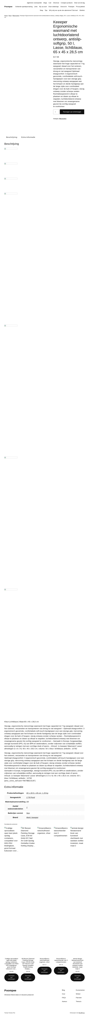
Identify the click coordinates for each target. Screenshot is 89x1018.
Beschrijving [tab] (11, 137)
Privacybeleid (80, 6)
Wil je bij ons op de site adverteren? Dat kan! (63, 10)
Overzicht (63, 6)
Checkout (56, 3)
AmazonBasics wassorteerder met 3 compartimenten (61, 960)
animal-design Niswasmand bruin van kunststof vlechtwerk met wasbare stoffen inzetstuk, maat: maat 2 (77, 964)
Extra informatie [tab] (28, 137)
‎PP (27, 802)
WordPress (82, 1012)
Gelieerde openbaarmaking (24, 6)
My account (43, 6)
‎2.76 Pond (30, 797)
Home (6, 15)
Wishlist (82, 10)
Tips (46, 10)
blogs (45, 3)
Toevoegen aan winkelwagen (72, 112)
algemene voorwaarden (34, 3)
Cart (50, 3)
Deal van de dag (79, 3)
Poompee (8, 7)
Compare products (67, 3)
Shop (41, 10)
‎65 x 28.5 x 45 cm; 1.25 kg (37, 793)
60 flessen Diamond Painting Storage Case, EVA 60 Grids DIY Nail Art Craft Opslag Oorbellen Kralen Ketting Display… (28, 964)
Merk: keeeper (32, 817)
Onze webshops (53, 6)
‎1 (26, 807)
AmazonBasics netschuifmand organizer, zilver (44, 960)
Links (36, 6)
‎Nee (28, 813)
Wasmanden (16, 15)
